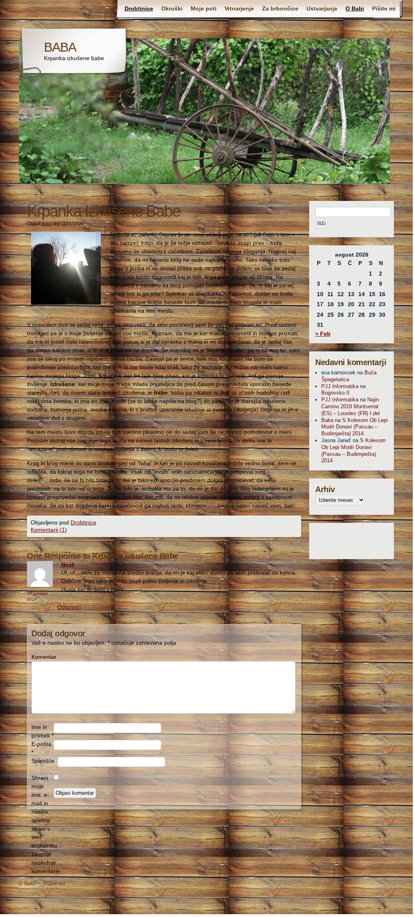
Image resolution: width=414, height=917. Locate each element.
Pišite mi (383, 8)
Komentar (42, 657)
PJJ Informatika (339, 386)
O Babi (354, 8)
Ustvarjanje (321, 8)
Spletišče (42, 761)
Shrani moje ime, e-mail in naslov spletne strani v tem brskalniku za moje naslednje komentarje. (42, 824)
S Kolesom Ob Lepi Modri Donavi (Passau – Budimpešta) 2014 (354, 427)
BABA (60, 47)
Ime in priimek (42, 731)
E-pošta (41, 748)
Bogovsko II (335, 393)
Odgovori (69, 607)
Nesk (68, 564)
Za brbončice (280, 8)
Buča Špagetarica (349, 376)
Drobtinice (139, 8)
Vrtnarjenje (239, 8)
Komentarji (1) (49, 529)
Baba (47, 223)
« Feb (323, 333)
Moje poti (203, 8)
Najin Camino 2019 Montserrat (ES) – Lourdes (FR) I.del (350, 406)
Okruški (172, 8)
